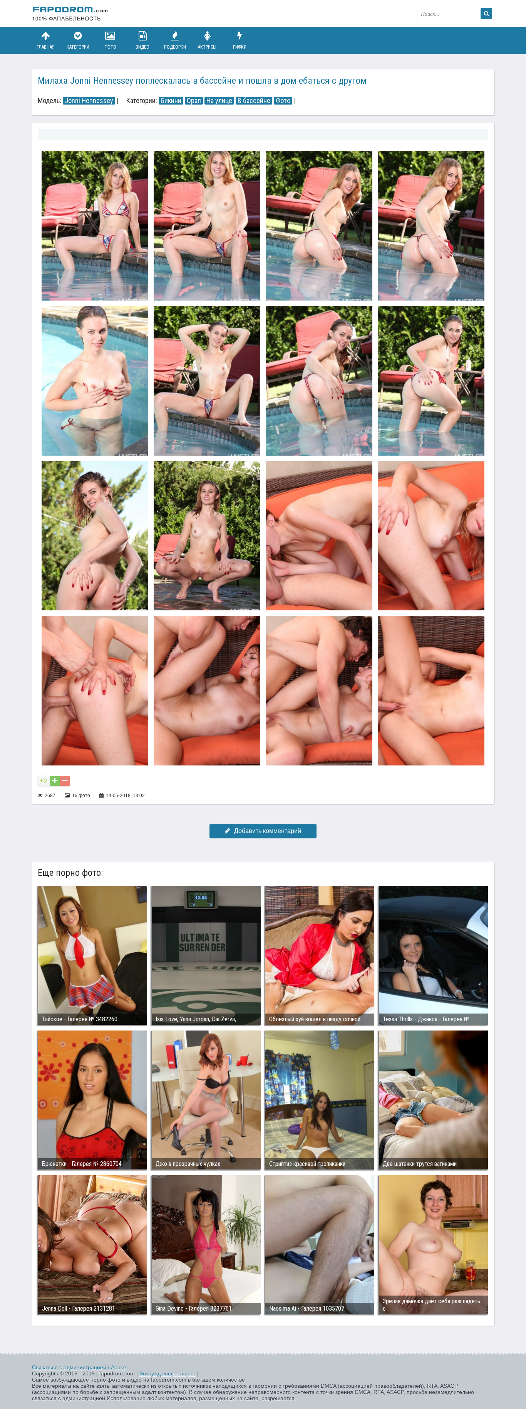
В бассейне (254, 101)
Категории (78, 47)
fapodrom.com (70, 13)
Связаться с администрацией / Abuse (79, 1367)
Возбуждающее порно (167, 1373)
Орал (194, 101)
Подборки (175, 47)
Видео (142, 47)
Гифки (239, 47)
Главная (46, 47)
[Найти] (486, 13)
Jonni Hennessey (89, 101)
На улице (219, 101)
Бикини (171, 101)
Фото (110, 47)
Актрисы (207, 47)
